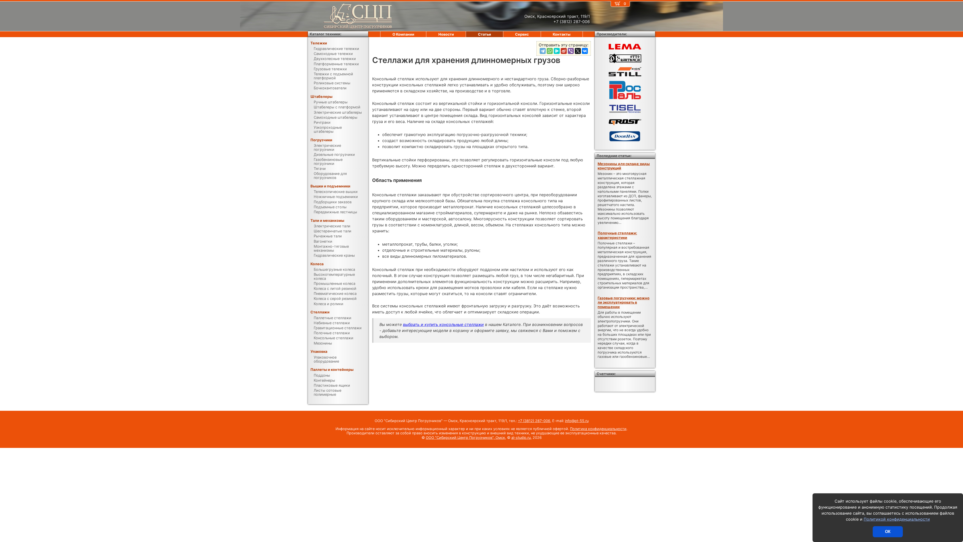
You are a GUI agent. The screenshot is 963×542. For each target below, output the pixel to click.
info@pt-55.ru (577, 421)
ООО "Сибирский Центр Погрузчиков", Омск (465, 437)
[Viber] (571, 51)
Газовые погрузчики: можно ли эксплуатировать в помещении (624, 302)
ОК (888, 531)
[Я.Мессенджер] (557, 51)
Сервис (522, 34)
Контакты (562, 34)
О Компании (403, 34)
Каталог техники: (325, 34)
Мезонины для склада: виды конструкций (624, 166)
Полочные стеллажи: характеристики (617, 235)
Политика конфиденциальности (598, 429)
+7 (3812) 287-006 (534, 421)
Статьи (484, 34)
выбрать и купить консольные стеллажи (443, 324)
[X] (578, 51)
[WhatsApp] (550, 51)
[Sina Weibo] (564, 51)
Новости (446, 34)
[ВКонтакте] (585, 51)
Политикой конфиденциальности (897, 519)
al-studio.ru (521, 437)
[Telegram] (543, 51)
